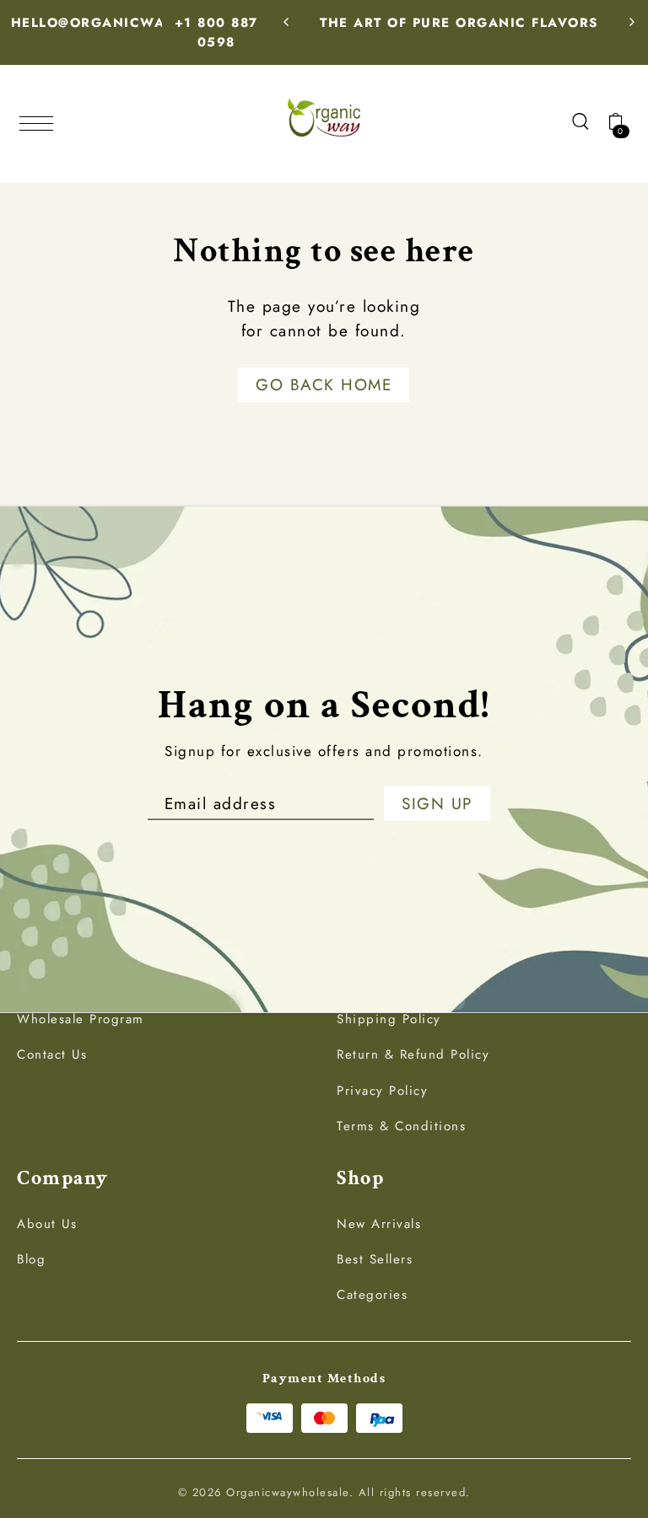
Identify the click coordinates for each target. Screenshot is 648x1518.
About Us (47, 1224)
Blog (31, 1259)
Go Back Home (324, 384)
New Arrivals (379, 1224)
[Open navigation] (40, 121)
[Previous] (287, 22)
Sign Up (437, 803)
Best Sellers (375, 1259)
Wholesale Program (80, 1019)
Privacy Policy (382, 1090)
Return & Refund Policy (413, 1054)
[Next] (631, 22)
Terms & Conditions (401, 1126)
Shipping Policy (389, 1019)
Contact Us (52, 1054)
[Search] (580, 120)
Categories (372, 1294)
